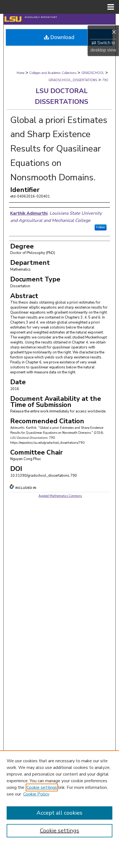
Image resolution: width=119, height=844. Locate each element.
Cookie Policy (36, 794)
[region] (59, 797)
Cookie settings (42, 787)
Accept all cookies (59, 813)
